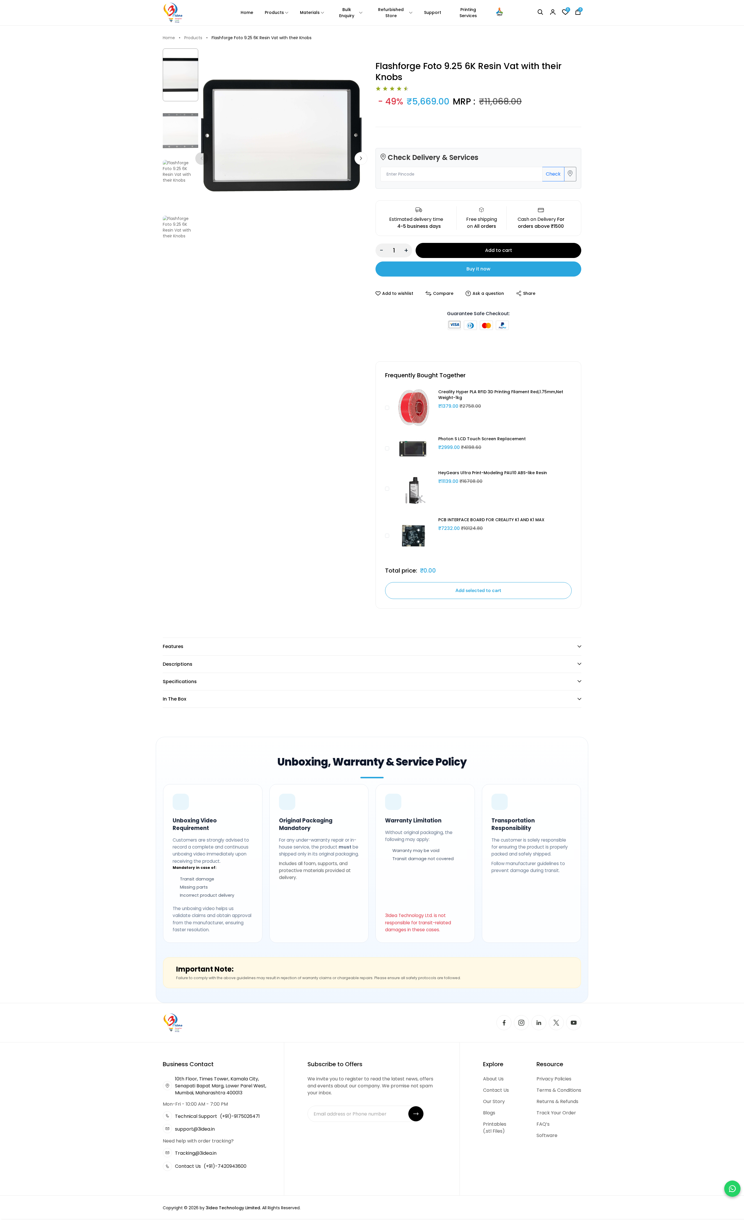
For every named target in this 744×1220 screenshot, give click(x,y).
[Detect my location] (570, 174)
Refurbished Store (391, 13)
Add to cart (498, 250)
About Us (493, 1078)
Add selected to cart (478, 590)
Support (432, 12)
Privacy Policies (553, 1078)
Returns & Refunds (557, 1101)
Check (553, 174)
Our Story (494, 1101)
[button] (361, 158)
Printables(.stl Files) (494, 1127)
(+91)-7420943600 (225, 1166)
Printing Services (468, 13)
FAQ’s (543, 1124)
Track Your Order (556, 1112)
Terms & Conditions (558, 1090)
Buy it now (478, 269)
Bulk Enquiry (346, 13)
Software (546, 1135)
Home (247, 12)
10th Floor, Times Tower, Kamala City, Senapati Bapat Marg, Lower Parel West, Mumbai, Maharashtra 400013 (220, 1085)
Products (274, 12)
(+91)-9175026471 (240, 1116)
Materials (310, 12)
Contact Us (496, 1090)
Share (529, 293)
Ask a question (488, 293)
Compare (443, 293)
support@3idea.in (195, 1129)
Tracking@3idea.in (196, 1153)
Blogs (489, 1112)
